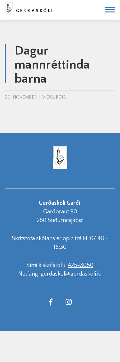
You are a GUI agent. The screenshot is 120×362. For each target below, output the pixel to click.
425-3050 (80, 265)
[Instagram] (68, 301)
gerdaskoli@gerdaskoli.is (71, 274)
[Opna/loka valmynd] (110, 9)
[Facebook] (51, 301)
